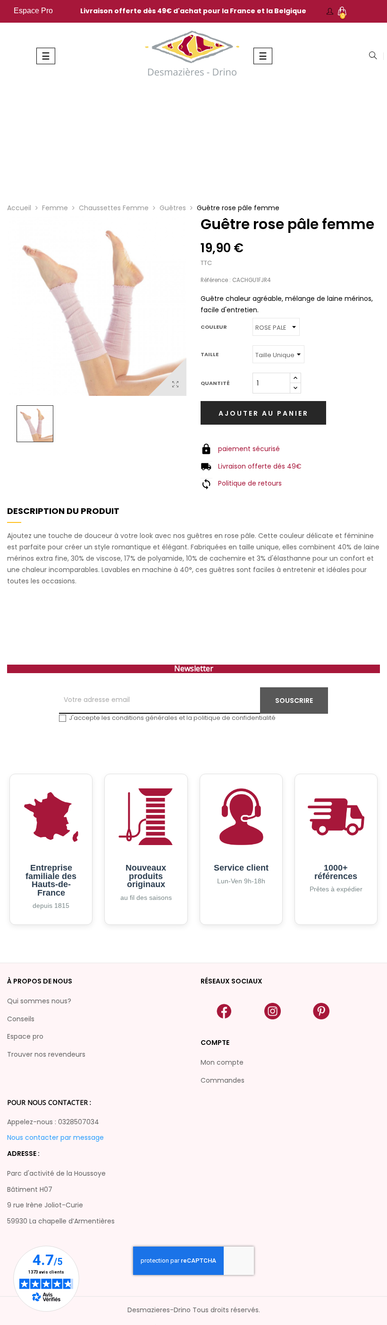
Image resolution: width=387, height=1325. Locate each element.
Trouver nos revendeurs (46, 1054)
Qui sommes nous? (39, 1001)
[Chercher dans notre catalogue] (373, 56)
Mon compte (222, 1062)
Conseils (20, 1019)
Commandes (222, 1080)
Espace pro (25, 1036)
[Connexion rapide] (330, 12)
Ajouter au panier (264, 413)
